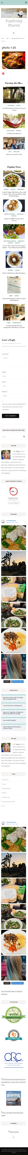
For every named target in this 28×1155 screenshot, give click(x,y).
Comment (5, 354)
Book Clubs (10, 130)
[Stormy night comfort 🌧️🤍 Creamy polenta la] (13, 640)
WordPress (14, 1153)
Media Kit (4, 793)
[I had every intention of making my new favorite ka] (13, 589)
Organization (17, 322)
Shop (3, 806)
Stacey (18, 451)
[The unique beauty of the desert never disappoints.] (13, 563)
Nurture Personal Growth (14, 154)
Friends (18, 130)
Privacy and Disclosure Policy (8, 802)
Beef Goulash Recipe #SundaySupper (14, 273)
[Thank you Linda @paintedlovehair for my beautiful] (13, 666)
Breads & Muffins (10, 214)
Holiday (10, 243)
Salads (13, 189)
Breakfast (20, 214)
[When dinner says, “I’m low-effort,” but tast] (13, 614)
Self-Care (16, 151)
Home (10, 295)
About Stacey (5, 780)
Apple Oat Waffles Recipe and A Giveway (14, 220)
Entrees (10, 270)
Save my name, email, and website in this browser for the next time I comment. (14, 407)
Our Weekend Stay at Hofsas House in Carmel (14, 109)
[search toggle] (26, 2)
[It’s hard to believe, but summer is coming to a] (13, 537)
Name (4, 372)
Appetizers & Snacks (10, 241)
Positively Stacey (13, 1149)
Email (4, 382)
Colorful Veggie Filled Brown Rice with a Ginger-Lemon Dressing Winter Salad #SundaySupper (14, 194)
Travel (7, 38)
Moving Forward (6, 797)
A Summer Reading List (14, 133)
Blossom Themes (17, 1151)
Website (4, 391)
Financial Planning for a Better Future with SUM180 (14, 299)
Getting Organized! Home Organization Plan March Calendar (14, 326)
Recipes (6, 189)
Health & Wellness (6, 788)
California (11, 105)
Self (10, 151)
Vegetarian (21, 189)
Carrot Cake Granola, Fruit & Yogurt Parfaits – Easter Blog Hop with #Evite (14, 246)
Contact (4, 784)
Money (17, 295)
